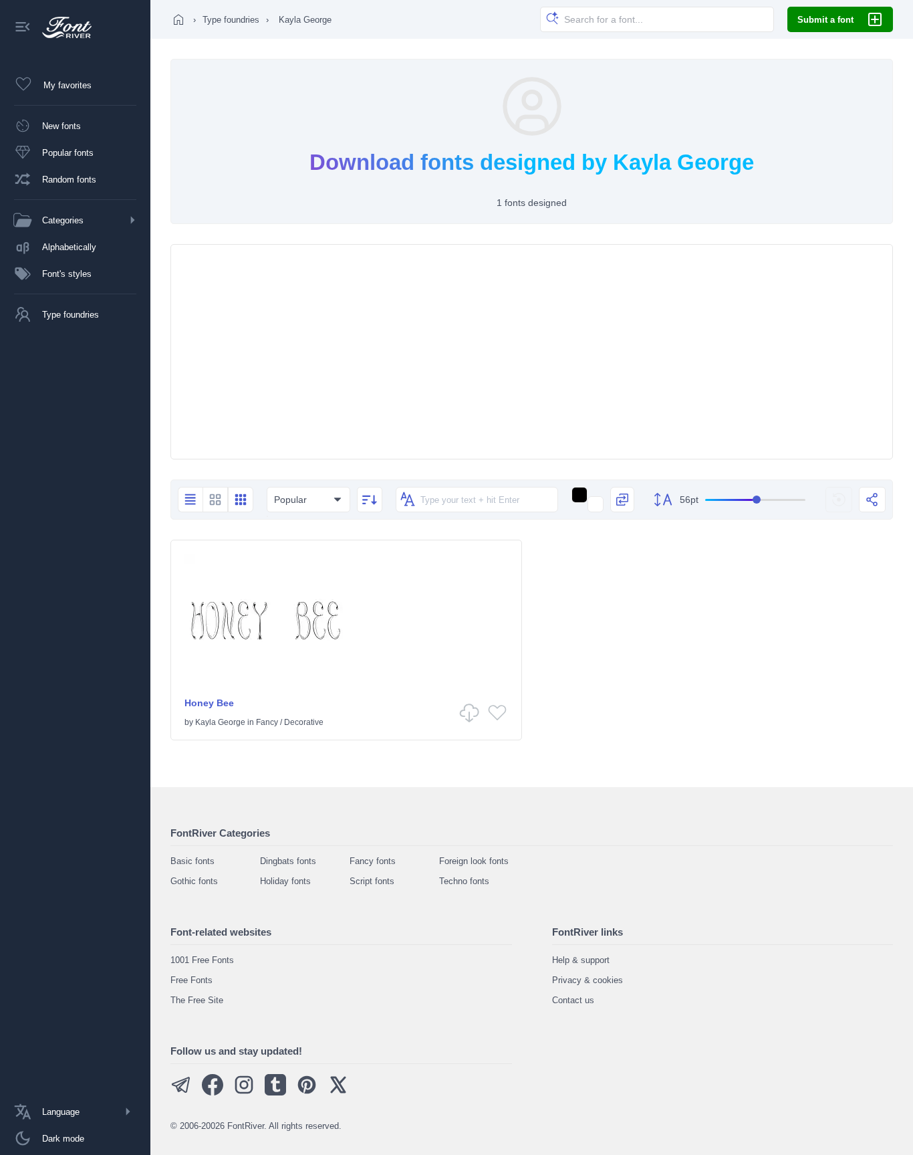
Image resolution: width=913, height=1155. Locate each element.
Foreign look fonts (474, 861)
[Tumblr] (275, 1092)
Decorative (303, 722)
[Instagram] (244, 1092)
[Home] (178, 19)
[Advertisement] (531, 351)
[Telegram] (181, 1092)
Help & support (581, 960)
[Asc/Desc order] (369, 499)
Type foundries (231, 20)
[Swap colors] (622, 499)
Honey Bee (209, 703)
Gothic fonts (194, 881)
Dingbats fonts (288, 861)
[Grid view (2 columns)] (215, 499)
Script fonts (372, 881)
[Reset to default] (838, 499)
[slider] (755, 500)
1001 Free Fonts (202, 960)
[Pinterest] (306, 1092)
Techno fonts (464, 881)
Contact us (573, 1000)
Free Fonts (191, 980)
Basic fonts (192, 861)
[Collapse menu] (22, 27)
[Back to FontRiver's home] (62, 27)
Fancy (267, 722)
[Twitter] (338, 1092)
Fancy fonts (373, 861)
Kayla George (220, 722)
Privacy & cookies (587, 980)
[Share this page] (872, 499)
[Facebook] (212, 1092)
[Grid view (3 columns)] (240, 499)
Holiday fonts (285, 881)
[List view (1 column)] (190, 499)
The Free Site (196, 1000)
